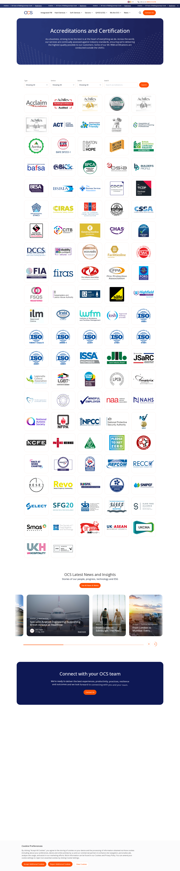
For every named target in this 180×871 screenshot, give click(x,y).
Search (106, 81)
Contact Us (149, 13)
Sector (80, 81)
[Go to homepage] (28, 12)
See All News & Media (90, 585)
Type (26, 81)
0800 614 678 (151, 2)
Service (53, 81)
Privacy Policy (110, 855)
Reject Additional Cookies (60, 864)
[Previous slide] (149, 644)
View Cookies (81, 864)
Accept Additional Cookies (34, 864)
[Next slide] (155, 644)
